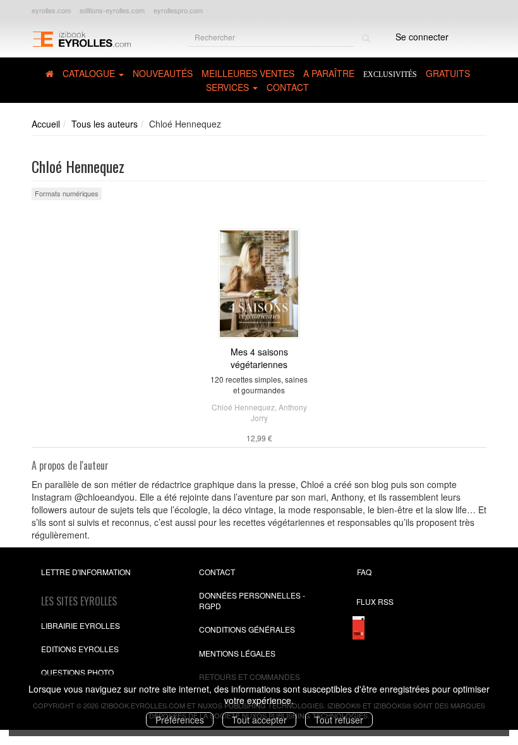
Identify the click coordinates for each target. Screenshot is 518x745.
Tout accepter (259, 719)
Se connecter (422, 36)
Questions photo (77, 672)
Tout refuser (339, 719)
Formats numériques (67, 193)
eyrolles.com (51, 10)
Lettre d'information (86, 571)
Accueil (46, 123)
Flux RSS (375, 601)
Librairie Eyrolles (80, 625)
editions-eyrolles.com (112, 10)
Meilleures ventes (248, 73)
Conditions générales (247, 629)
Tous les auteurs (104, 123)
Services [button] (228, 87)
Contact (288, 87)
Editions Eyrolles (80, 648)
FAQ (364, 571)
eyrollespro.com (178, 10)
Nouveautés (163, 73)
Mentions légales (237, 653)
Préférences (179, 719)
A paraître (328, 73)
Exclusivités (390, 74)
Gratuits (448, 73)
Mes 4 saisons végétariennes (259, 358)
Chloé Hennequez (243, 407)
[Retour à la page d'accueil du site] (81, 38)
